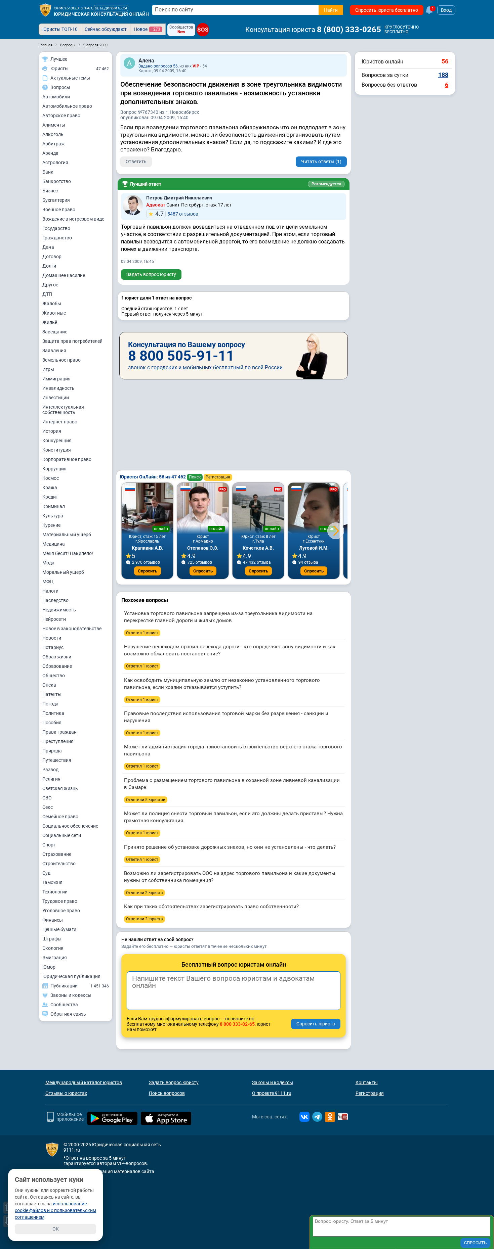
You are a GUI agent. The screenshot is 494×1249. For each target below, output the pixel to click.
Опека (49, 685)
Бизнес (50, 190)
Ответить (136, 161)
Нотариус (53, 647)
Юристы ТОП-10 (60, 29)
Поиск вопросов (167, 1093)
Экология (53, 948)
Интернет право (59, 421)
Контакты (367, 1082)
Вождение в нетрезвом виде (73, 219)
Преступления (58, 741)
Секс (47, 807)
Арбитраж (53, 143)
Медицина (53, 544)
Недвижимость (59, 609)
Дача (48, 247)
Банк (47, 172)
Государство (56, 228)
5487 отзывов (176, 213)
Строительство (59, 863)
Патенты (51, 694)
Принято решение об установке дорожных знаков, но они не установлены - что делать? (230, 847)
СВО (47, 797)
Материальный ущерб (66, 534)
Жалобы (51, 303)
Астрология (55, 162)
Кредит (50, 497)
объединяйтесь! (111, 8)
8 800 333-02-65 (237, 1024)
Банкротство (56, 181)
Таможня (52, 882)
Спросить (147, 570)
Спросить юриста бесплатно (386, 10)
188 (443, 75)
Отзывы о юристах (66, 1093)
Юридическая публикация (71, 976)
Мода (48, 562)
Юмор (48, 967)
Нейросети (54, 619)
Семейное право (60, 816)
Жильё (49, 322)
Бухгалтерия (56, 200)
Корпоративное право (66, 459)
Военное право (58, 209)
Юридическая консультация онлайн (101, 14)
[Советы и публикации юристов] (45, 10)
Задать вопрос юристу (151, 274)
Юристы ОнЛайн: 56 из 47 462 (153, 476)
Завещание (54, 331)
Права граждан (59, 732)
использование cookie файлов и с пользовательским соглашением (55, 1210)
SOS (203, 30)
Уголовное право (61, 910)
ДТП (47, 294)
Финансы (52, 920)
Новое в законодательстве (71, 628)
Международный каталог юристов (83, 1082)
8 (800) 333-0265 (349, 29)
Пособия (51, 722)
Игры (48, 369)
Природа (52, 750)
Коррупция (54, 468)
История (51, 431)
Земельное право (61, 360)
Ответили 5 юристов (145, 799)
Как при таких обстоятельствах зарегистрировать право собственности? (211, 907)
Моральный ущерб (63, 572)
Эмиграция (54, 957)
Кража (49, 487)
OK (55, 1229)
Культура (52, 515)
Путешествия (56, 760)
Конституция (56, 450)
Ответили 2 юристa (144, 892)
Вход (446, 10)
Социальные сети (61, 835)
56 (445, 61)
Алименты (53, 125)
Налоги (50, 591)
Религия (51, 779)
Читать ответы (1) (321, 161)
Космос (50, 478)
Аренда (50, 153)
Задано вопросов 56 (158, 66)
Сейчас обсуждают (106, 29)
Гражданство (57, 237)
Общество (53, 675)
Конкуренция (57, 440)
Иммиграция (56, 378)
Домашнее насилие (63, 275)
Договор (51, 256)
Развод (50, 769)
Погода (50, 703)
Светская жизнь (60, 788)
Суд (46, 873)
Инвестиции (55, 397)
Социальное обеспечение (70, 826)
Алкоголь (53, 134)
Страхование (56, 854)
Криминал (53, 506)
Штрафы (51, 938)
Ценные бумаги (59, 929)
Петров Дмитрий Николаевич (179, 197)
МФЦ (47, 581)
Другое (50, 284)
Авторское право (61, 115)
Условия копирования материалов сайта (109, 1171)
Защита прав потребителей (72, 341)
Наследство (55, 600)
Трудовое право (59, 901)
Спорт (48, 844)
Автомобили (56, 96)
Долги (49, 266)
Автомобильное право (67, 106)
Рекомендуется (326, 184)
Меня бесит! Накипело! (67, 553)
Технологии (55, 891)
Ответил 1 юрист (142, 633)
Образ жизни (56, 656)
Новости (51, 638)
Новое (147, 29)
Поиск (195, 477)
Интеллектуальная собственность (63, 409)
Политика (53, 713)
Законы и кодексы (272, 1082)
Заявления (54, 350)
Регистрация (218, 477)
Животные (54, 313)
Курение (51, 525)
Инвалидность (58, 388)
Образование (57, 666)
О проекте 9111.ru (271, 1093)
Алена (146, 60)
